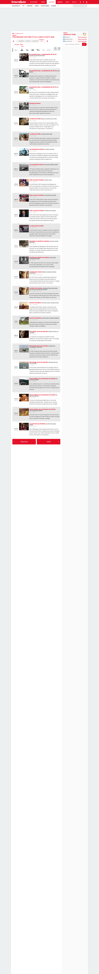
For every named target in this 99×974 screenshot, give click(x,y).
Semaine (17, 44)
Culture (51, 2)
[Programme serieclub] (16, 50)
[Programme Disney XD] (38, 50)
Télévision (67, 37)
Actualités (33, 2)
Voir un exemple (82, 37)
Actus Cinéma (68, 41)
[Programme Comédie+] (22, 50)
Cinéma (37, 5)
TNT (23, 5)
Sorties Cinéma (68, 39)
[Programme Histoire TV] (43, 50)
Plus (74, 2)
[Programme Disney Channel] (27, 50)
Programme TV (16, 5)
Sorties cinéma (45, 5)
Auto (67, 2)
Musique (53, 5)
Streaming (30, 5)
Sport (43, 2)
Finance (60, 2)
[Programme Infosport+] (49, 50)
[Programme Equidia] (32, 50)
